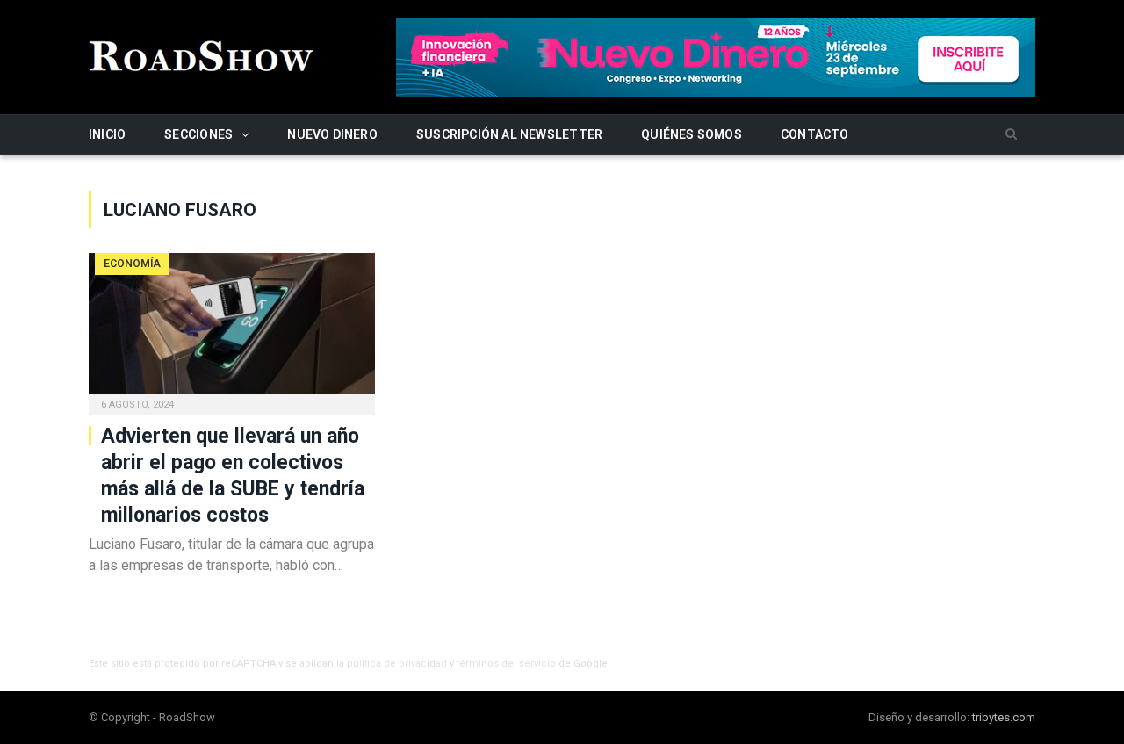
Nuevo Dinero (332, 134)
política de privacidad (397, 663)
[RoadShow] (202, 54)
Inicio (107, 134)
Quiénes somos (691, 134)
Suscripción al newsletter (509, 134)
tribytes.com (1003, 717)
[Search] (1011, 135)
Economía (132, 263)
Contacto (815, 134)
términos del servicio (506, 663)
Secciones (198, 134)
